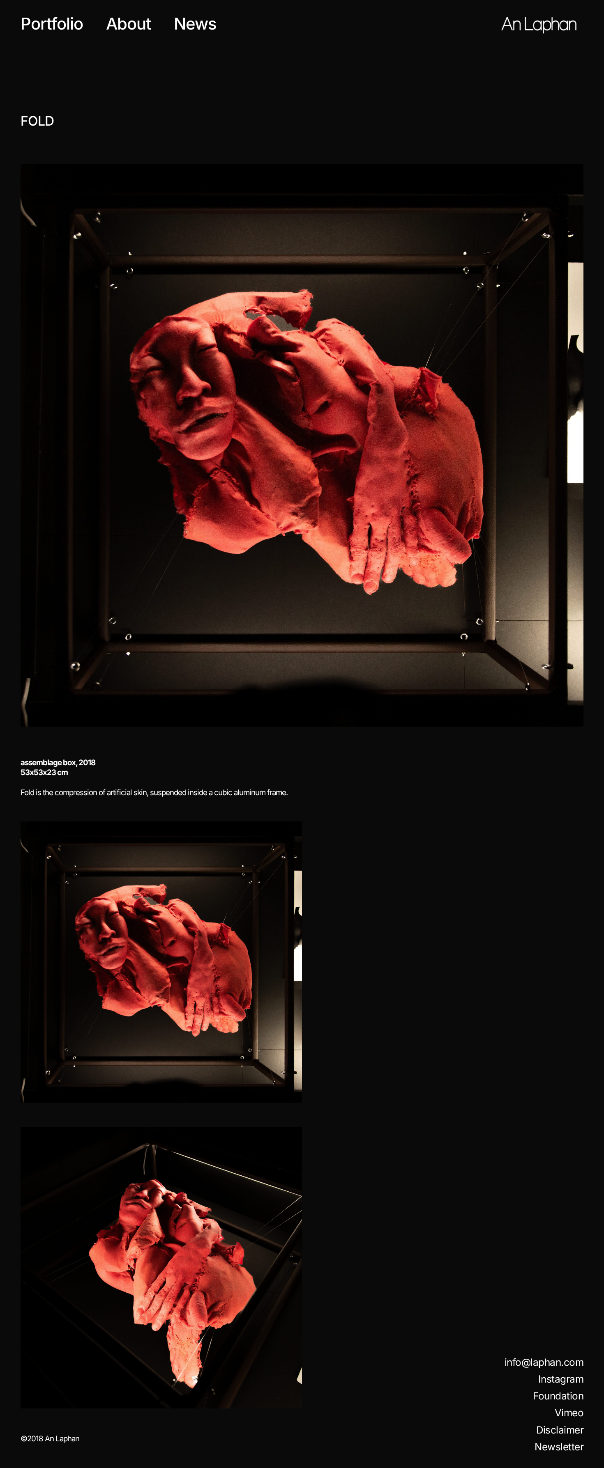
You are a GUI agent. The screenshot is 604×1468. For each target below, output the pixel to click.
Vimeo (569, 1413)
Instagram (561, 1379)
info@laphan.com (544, 1362)
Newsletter (559, 1447)
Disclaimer (559, 1430)
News (195, 24)
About (128, 24)
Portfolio (52, 24)
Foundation (558, 1396)
